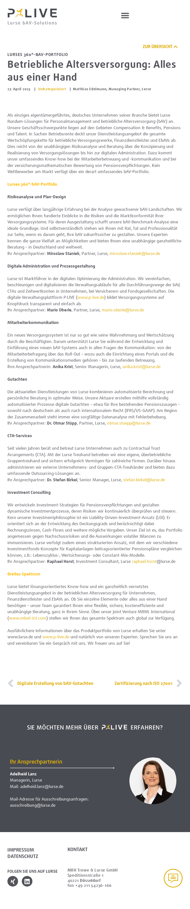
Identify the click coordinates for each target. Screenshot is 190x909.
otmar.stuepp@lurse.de (128, 423)
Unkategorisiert (52, 89)
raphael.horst (144, 561)
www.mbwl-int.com (27, 618)
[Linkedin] (27, 881)
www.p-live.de (90, 297)
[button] (125, 15)
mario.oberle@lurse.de (123, 310)
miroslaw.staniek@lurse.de (135, 253)
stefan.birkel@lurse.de (144, 479)
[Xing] (12, 881)
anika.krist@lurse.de (141, 366)
